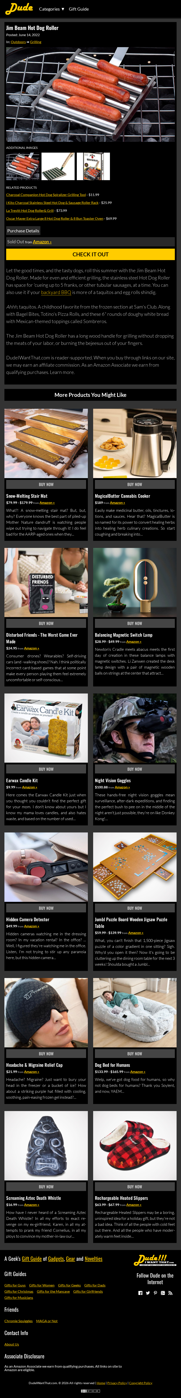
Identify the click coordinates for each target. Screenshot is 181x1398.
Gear (70, 1258)
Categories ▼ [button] (52, 8)
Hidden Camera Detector (27, 919)
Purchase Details (23, 230)
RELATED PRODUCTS (21, 187)
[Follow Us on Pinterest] (155, 1293)
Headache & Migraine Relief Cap (34, 1064)
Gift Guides (15, 1273)
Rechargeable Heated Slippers (121, 1198)
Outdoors (18, 42)
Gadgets (56, 1258)
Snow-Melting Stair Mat (26, 495)
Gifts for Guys (15, 1285)
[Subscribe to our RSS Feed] (170, 1293)
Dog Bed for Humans (112, 1064)
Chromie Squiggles (18, 1321)
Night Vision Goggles (113, 780)
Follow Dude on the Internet (155, 1278)
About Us (11, 1344)
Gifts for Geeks (69, 1285)
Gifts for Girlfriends (88, 1291)
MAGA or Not (47, 1321)
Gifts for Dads (95, 1285)
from (36, 503)
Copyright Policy (140, 1383)
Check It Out (91, 254)
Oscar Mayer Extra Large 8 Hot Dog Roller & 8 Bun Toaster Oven (54, 218)
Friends (11, 1309)
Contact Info (16, 1332)
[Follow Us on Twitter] (147, 1293)
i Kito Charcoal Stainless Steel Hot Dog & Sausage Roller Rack (52, 202)
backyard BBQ (56, 292)
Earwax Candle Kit (22, 780)
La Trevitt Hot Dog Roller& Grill (30, 210)
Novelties (93, 1258)
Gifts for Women (42, 1285)
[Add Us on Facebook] (140, 1293)
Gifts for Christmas (18, 1291)
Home (101, 1383)
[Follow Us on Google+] (162, 1293)
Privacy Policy (117, 1383)
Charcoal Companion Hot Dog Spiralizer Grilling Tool (46, 194)
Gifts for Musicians (18, 1297)
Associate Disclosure (24, 1356)
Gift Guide (79, 8)
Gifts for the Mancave (53, 1291)
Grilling (35, 42)
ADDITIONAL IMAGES (22, 147)
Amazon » (47, 502)
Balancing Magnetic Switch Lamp (124, 634)
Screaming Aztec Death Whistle (33, 1198)
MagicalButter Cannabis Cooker (122, 495)
